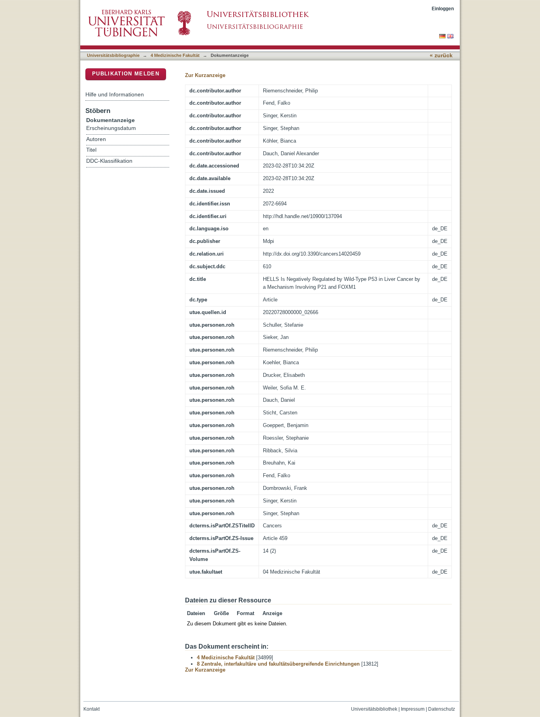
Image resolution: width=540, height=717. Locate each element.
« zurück (441, 55)
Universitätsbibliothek (374, 709)
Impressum (413, 709)
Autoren (96, 139)
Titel (91, 150)
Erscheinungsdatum (111, 128)
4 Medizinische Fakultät (175, 55)
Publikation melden (125, 74)
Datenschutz (441, 709)
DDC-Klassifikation (109, 161)
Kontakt (91, 709)
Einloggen (443, 8)
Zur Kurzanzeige (205, 75)
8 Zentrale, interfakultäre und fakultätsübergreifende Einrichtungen (278, 664)
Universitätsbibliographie (113, 55)
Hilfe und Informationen (114, 94)
